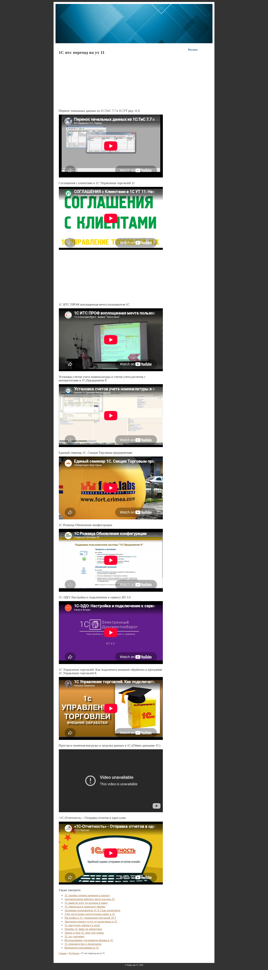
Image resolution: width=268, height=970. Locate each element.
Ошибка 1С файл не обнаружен (83, 929)
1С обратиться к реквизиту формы (85, 906)
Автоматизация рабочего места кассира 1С (90, 899)
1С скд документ (74, 936)
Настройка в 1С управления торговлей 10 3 (90, 917)
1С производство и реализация (83, 943)
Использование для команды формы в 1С (89, 940)
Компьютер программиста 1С (82, 947)
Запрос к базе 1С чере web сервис (84, 932)
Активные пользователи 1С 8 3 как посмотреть (92, 910)
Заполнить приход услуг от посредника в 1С (91, 921)
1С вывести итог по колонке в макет (86, 902)
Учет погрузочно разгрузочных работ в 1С (90, 914)
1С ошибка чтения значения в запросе (87, 895)
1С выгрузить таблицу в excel (82, 925)
